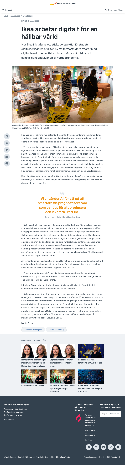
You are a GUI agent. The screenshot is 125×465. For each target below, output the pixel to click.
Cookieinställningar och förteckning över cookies (36, 457)
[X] (7, 143)
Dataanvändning (56, 330)
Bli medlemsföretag (63, 457)
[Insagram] (111, 447)
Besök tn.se (89, 440)
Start (6, 16)
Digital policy (27, 16)
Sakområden (15, 16)
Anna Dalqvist (116, 457)
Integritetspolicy (10, 457)
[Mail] (7, 157)
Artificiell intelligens (33, 330)
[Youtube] (118, 447)
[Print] (7, 164)
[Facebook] (7, 136)
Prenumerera (115, 414)
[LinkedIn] (7, 150)
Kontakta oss (9, 420)
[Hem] (62, 3)
